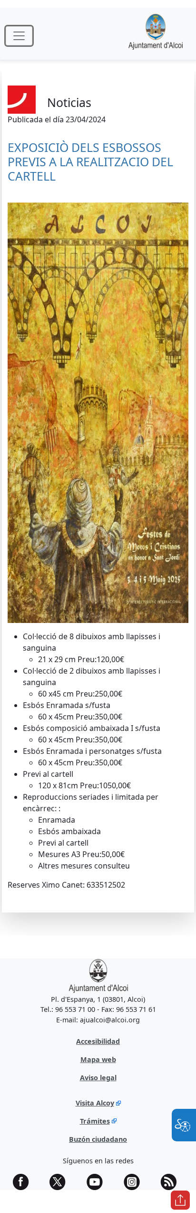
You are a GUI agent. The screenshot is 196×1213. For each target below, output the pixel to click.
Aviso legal (98, 1077)
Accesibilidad (98, 1041)
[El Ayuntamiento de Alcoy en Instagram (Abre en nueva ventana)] (135, 1182)
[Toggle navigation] (19, 35)
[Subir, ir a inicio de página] (180, 1200)
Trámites (95, 1121)
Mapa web (98, 1059)
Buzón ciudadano (98, 1139)
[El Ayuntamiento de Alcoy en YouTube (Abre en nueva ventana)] (98, 1182)
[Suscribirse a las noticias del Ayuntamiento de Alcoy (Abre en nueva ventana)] (171, 1182)
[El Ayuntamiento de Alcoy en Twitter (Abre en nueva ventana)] (60, 1182)
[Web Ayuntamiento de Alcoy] (98, 975)
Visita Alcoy (95, 1102)
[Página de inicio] (155, 35)
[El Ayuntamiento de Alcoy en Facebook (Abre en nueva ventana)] (24, 1182)
